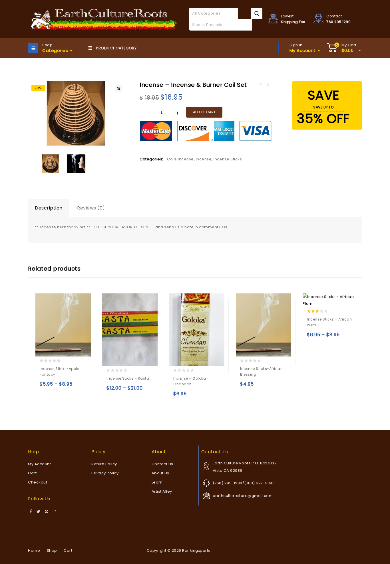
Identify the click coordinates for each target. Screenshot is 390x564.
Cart (32, 473)
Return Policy (104, 464)
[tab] (48, 208)
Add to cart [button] (179, 396)
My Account (39, 464)
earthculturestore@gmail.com (243, 495)
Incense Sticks (228, 159)
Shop (52, 550)
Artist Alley (162, 491)
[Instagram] (54, 512)
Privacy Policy (104, 473)
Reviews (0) (91, 208)
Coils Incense (180, 159)
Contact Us (162, 464)
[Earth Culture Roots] (104, 19)
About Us (160, 473)
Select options (45, 387)
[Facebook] (31, 512)
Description (49, 208)
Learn (157, 482)
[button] (118, 88)
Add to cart (204, 112)
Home (34, 550)
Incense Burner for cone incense (260, 84)
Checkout (37, 482)
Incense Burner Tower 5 (268, 84)
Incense (204, 159)
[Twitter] (38, 512)
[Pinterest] (46, 512)
